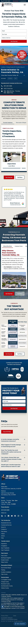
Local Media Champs (12, 619)
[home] (8, 5)
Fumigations (4, 545)
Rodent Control (5, 560)
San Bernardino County (7, 586)
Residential (15, 1)
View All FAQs (7, 431)
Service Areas (5, 577)
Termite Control (5, 541)
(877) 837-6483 (8, 85)
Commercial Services (6, 525)
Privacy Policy (4, 615)
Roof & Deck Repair (6, 567)
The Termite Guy (5, 520)
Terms (14, 615)
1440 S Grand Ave (8, 88)
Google (10, 78)
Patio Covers (4, 574)
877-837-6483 (6, 1)
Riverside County (5, 583)
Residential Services (6, 522)
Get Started (9, 177)
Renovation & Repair (6, 565)
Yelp (16, 78)
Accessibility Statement (6, 617)
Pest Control (4, 553)
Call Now (19, 177)
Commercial (23, 1)
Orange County (5, 581)
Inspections (4, 543)
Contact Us (4, 529)
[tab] (7, 122)
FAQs (2, 538)
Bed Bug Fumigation (6, 557)
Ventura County (5, 588)
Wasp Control (4, 562)
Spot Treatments (5, 548)
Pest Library (4, 531)
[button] (25, 5)
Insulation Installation (6, 572)
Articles (3, 535)
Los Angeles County (6, 579)
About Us (3, 527)
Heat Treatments (5, 550)
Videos (3, 533)
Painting (3, 570)
